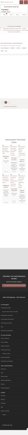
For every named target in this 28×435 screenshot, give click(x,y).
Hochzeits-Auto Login (7, 425)
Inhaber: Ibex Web (5, 410)
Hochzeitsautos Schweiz (6, 323)
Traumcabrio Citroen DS (14, 189)
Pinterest (3, 399)
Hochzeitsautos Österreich (7, 315)
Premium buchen (6, 353)
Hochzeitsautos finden (6, 307)
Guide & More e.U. (22, 160)
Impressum (3, 368)
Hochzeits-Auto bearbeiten (7, 361)
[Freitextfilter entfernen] (21, 2)
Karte (10, 14)
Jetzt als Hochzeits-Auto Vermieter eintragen (14, 285)
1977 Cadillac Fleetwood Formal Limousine (14, 159)
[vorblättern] (24, 35)
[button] (2, 102)
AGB (2, 372)
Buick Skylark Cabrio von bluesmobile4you (11, 43)
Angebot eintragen (5, 346)
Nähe (17, 14)
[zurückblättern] (3, 35)
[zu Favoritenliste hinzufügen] (1, 29)
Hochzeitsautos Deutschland (7, 319)
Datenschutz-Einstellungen (7, 330)
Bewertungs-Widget (5, 357)
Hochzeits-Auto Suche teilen (10, 106)
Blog (2, 407)
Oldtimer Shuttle (22, 191)
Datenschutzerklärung (6, 380)
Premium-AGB (4, 376)
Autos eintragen (4, 342)
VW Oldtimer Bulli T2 (6, 186)
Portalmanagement (5, 387)
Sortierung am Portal (5, 349)
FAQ (2, 326)
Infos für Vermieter (5, 338)
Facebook (3, 395)
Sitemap (3, 384)
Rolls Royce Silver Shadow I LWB (6, 157)
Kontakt (4, 414)
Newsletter (3, 403)
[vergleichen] (1, 32)
